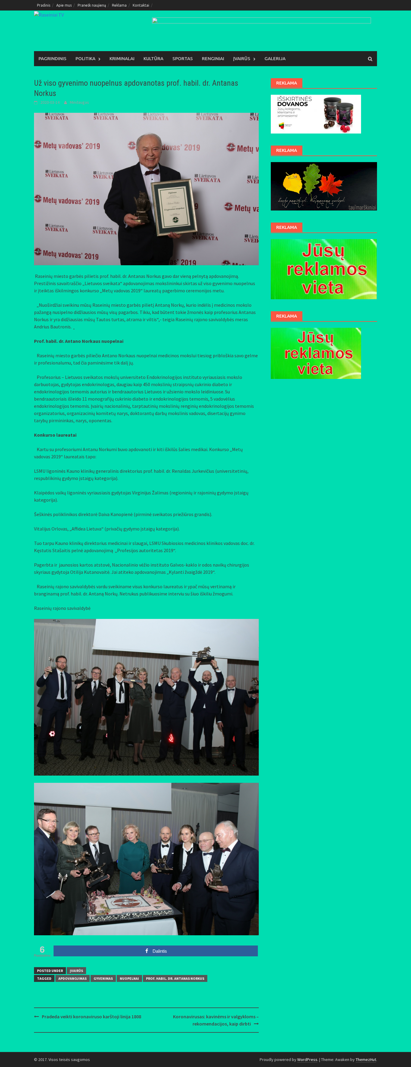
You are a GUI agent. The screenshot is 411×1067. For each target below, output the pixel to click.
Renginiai (213, 58)
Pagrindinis (52, 58)
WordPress (307, 1059)
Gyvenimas (103, 978)
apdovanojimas (72, 978)
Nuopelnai (129, 978)
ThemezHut (366, 1059)
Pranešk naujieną (92, 5)
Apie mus (64, 5)
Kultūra (153, 58)
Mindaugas (79, 102)
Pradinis (43, 5)
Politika (85, 58)
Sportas (182, 58)
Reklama (119, 5)
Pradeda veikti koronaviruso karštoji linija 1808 (91, 1016)
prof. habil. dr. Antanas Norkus (175, 978)
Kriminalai (122, 58)
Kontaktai (141, 5)
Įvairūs (241, 58)
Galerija (275, 58)
